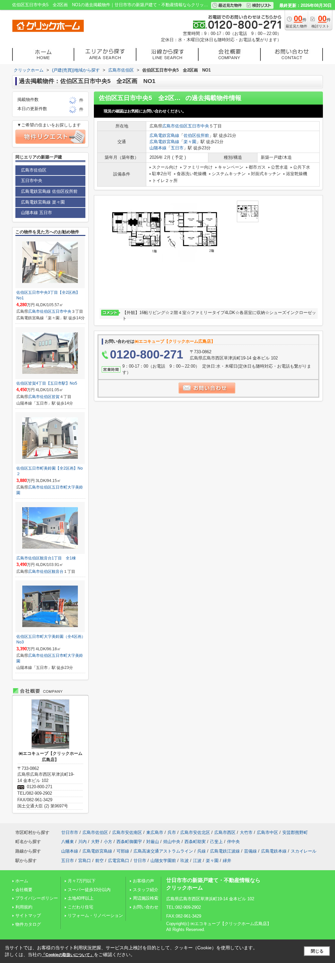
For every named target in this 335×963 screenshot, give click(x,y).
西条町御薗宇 (129, 841)
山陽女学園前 (163, 860)
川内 (82, 841)
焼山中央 (171, 841)
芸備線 (250, 851)
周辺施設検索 (145, 898)
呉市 (172, 832)
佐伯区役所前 (196, 135)
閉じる (317, 951)
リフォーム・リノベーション (95, 915)
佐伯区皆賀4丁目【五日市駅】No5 (46, 383)
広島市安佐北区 (195, 832)
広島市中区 (267, 832)
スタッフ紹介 (145, 889)
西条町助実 (195, 841)
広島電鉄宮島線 (164, 135)
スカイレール (303, 851)
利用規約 (23, 907)
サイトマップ (28, 915)
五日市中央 (198, 126)
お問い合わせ (145, 907)
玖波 (184, 860)
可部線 (122, 851)
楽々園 (190, 141)
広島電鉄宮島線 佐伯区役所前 (49, 191)
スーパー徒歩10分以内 (89, 889)
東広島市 (154, 832)
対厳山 (152, 841)
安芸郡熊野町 (295, 832)
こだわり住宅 (80, 907)
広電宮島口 (118, 860)
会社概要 (23, 889)
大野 (95, 841)
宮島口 (84, 860)
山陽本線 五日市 (36, 212)
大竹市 (246, 832)
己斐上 (216, 841)
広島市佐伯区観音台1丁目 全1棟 (46, 558)
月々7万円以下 (82, 880)
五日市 (177, 147)
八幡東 (67, 841)
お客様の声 (143, 880)
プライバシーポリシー (36, 898)
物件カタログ (28, 924)
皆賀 (56, 396)
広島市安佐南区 (127, 832)
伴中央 (233, 841)
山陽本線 (158, 147)
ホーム (21, 880)
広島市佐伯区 (175, 126)
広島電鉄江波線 (225, 851)
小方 (108, 841)
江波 (197, 860)
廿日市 (139, 860)
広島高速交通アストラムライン (163, 851)
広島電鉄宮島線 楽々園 (43, 202)
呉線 (201, 851)
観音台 (57, 571)
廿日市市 (69, 832)
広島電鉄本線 (274, 851)
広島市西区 (225, 832)
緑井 (227, 860)
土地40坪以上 (81, 898)
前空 (99, 860)
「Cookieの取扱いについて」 (68, 955)
